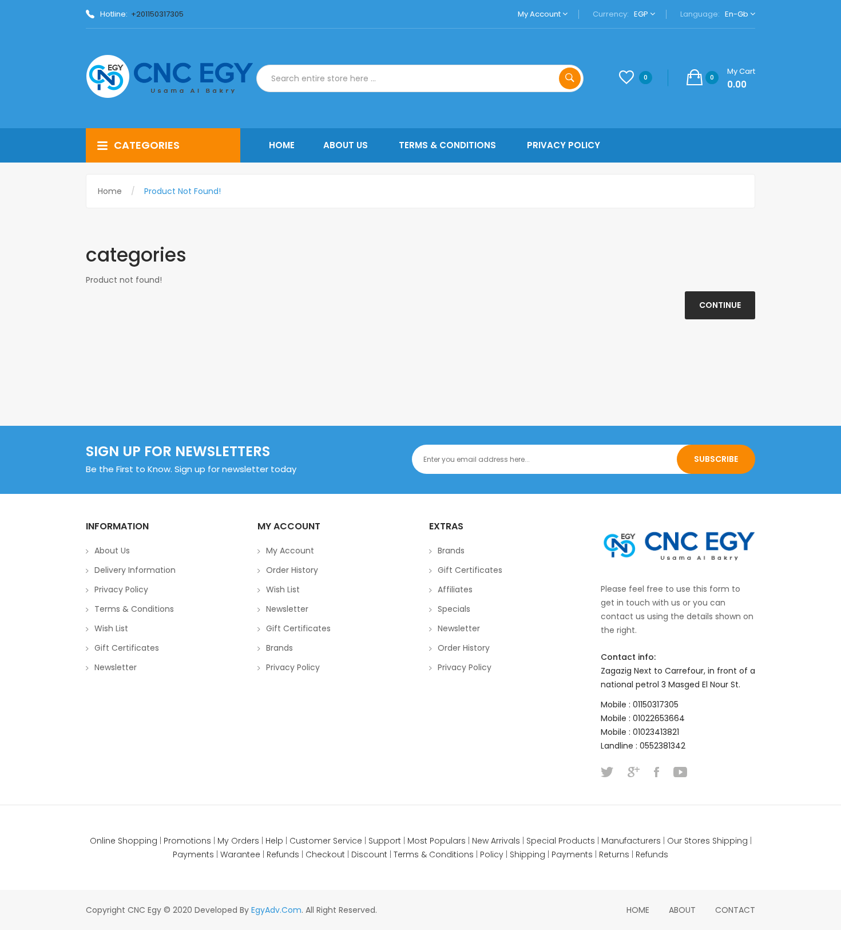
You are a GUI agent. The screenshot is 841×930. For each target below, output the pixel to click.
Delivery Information (135, 570)
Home (110, 191)
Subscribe (716, 459)
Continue (720, 305)
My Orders (238, 840)
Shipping (730, 840)
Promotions (187, 840)
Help (274, 840)
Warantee (240, 854)
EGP (642, 14)
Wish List (111, 628)
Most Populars (436, 840)
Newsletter (115, 667)
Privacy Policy (121, 589)
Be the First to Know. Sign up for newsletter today (191, 469)
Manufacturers (631, 840)
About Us (112, 550)
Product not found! (182, 191)
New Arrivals (496, 840)
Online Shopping (123, 840)
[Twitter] (607, 772)
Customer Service (325, 840)
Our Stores (688, 840)
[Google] (634, 772)
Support (384, 840)
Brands (279, 648)
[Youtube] (680, 772)
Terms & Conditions (134, 609)
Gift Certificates (126, 648)
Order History (292, 570)
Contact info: (628, 657)
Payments (193, 854)
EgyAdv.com (276, 910)
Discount (369, 854)
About (682, 910)
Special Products (560, 840)
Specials (454, 609)
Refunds (283, 854)
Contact (735, 910)
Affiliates (455, 589)
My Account (540, 14)
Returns (614, 854)
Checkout (325, 854)
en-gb (737, 14)
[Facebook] (656, 772)
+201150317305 (157, 14)
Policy (491, 854)
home (637, 910)
